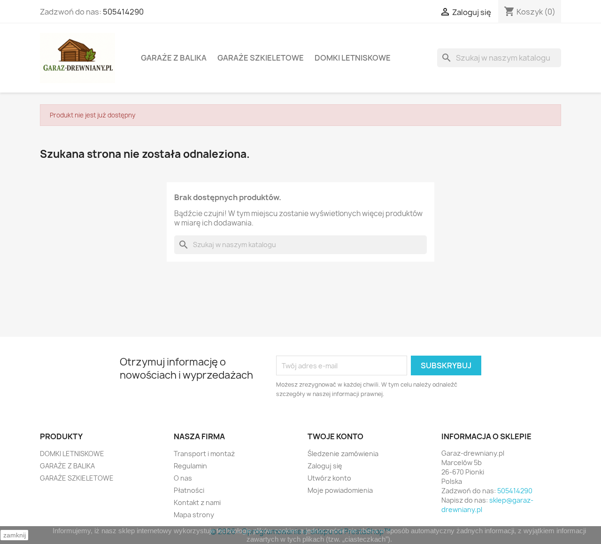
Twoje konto (335, 436)
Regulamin (190, 465)
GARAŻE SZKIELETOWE (260, 58)
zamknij (14, 535)
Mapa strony (194, 514)
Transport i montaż (204, 453)
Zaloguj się (325, 465)
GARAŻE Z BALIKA (174, 58)
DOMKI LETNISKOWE (353, 58)
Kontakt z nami (197, 502)
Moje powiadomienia (340, 490)
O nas (183, 478)
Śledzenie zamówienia (343, 453)
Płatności (189, 490)
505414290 (123, 12)
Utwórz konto (329, 478)
